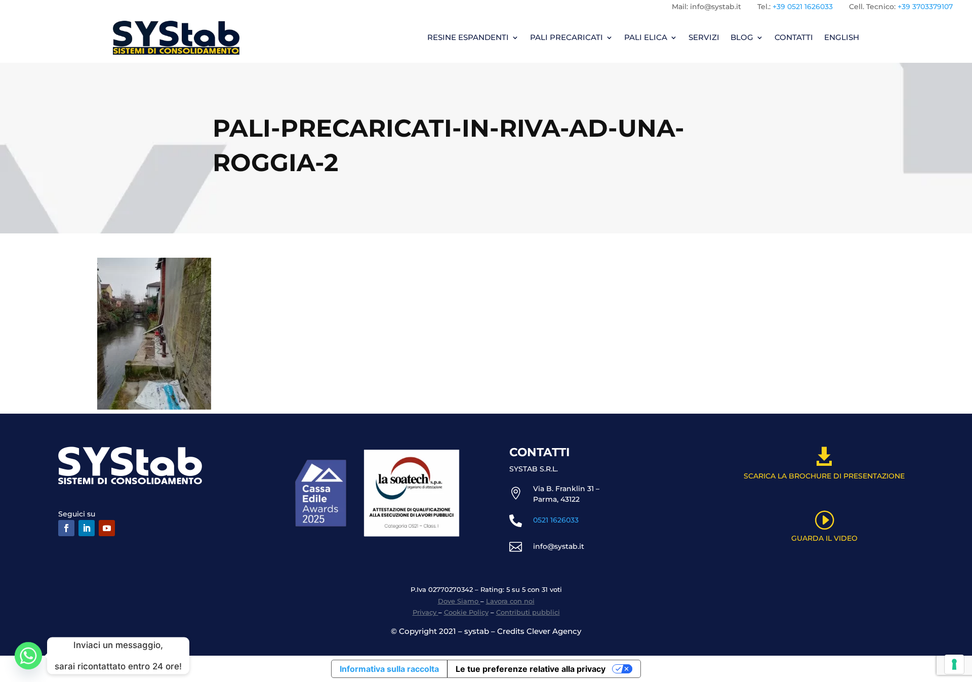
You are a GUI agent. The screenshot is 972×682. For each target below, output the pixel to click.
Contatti (794, 37)
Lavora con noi (510, 601)
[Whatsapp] (28, 655)
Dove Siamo (459, 601)
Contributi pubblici (528, 612)
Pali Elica (645, 37)
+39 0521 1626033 (803, 6)
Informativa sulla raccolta (389, 669)
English (841, 37)
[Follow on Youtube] (107, 528)
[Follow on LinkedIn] (86, 528)
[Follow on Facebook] (66, 528)
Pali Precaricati (566, 37)
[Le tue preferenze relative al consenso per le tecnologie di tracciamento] (954, 664)
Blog (742, 37)
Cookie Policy (466, 612)
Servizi (703, 37)
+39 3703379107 (925, 6)
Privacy (425, 612)
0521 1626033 (556, 520)
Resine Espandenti (468, 37)
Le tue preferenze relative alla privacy (530, 669)
